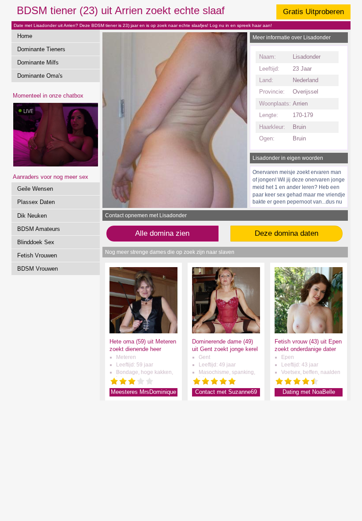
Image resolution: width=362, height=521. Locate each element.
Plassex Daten (36, 202)
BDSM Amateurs (38, 229)
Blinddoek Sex (35, 242)
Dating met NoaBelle (309, 392)
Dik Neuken (32, 215)
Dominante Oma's (40, 75)
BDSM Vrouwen (37, 268)
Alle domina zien (162, 233)
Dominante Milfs (38, 62)
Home (24, 36)
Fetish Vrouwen (37, 255)
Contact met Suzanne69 (226, 392)
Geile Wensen (35, 188)
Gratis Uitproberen (313, 12)
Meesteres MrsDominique (143, 392)
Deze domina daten (286, 233)
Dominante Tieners (41, 49)
